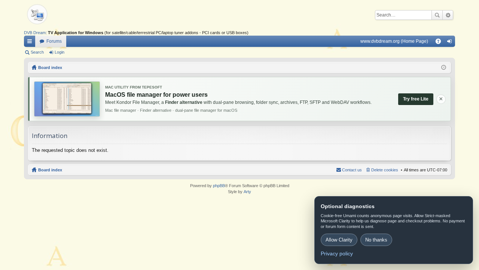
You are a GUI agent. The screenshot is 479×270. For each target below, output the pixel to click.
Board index (50, 170)
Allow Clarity (339, 240)
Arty (247, 191)
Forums (54, 41)
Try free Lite (415, 99)
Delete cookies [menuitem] (384, 170)
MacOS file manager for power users (156, 95)
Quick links (31, 43)
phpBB (219, 185)
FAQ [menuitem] (440, 43)
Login (59, 52)
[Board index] (50, 15)
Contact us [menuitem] (352, 170)
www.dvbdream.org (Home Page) (394, 41)
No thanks (376, 240)
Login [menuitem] (451, 43)
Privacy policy (337, 253)
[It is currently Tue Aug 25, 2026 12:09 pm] (443, 67)
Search (437, 15)
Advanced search (448, 15)
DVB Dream (35, 32)
